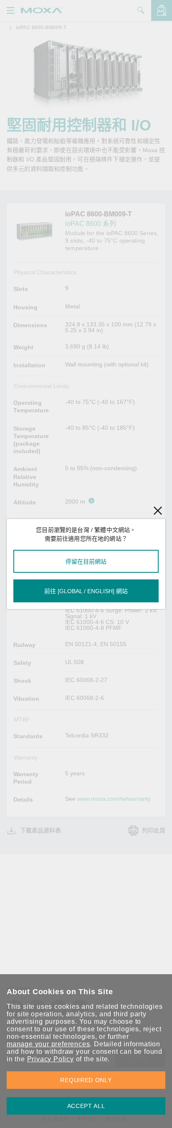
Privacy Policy (50, 1059)
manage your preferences (48, 1044)
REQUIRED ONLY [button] (85, 1080)
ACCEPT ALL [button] (86, 1106)
